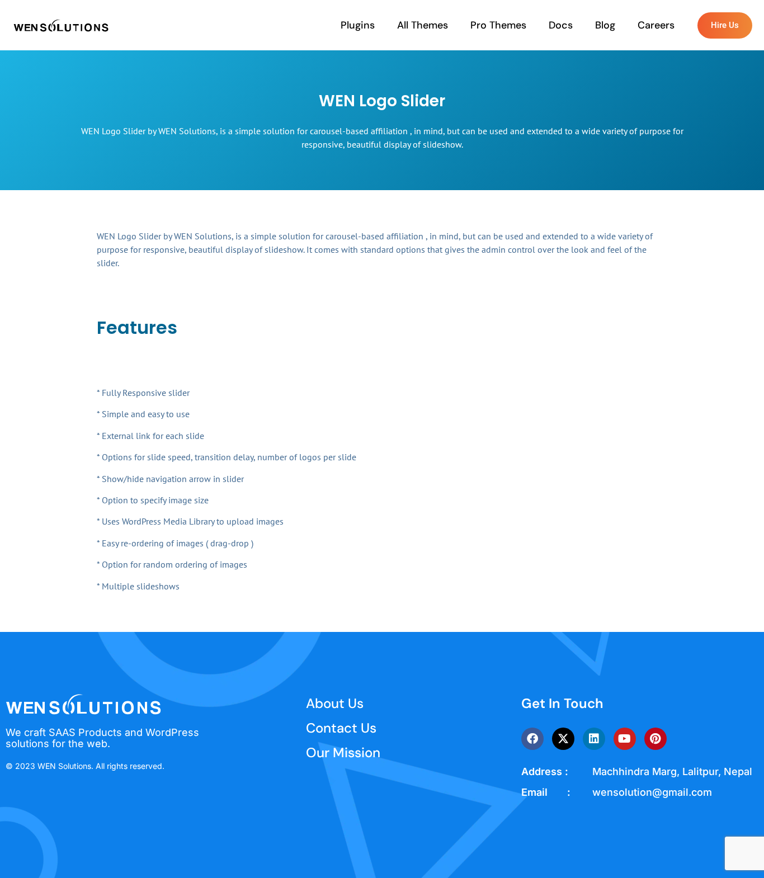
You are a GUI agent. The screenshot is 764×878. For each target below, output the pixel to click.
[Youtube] (625, 739)
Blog (605, 25)
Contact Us (341, 728)
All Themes (422, 25)
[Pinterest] (655, 739)
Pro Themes (498, 25)
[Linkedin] (594, 739)
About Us (335, 703)
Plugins (358, 25)
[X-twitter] (563, 739)
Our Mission (343, 752)
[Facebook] (532, 739)
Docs (561, 25)
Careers (656, 25)
